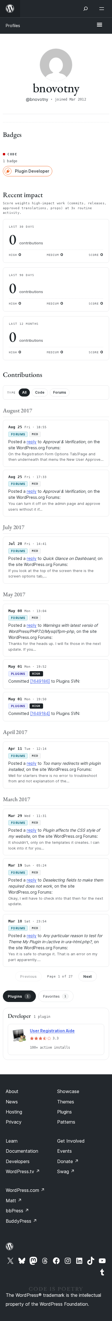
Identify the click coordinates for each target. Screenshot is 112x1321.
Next (87, 976)
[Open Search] (86, 8)
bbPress (17, 1211)
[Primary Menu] (99, 25)
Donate (68, 1161)
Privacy (14, 1122)
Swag (66, 1171)
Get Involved (71, 1141)
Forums (59, 392)
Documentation (22, 1151)
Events (64, 1151)
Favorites (54, 996)
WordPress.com (25, 1190)
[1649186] (40, 681)
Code (40, 392)
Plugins (18, 996)
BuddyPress (21, 1221)
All (24, 392)
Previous (28, 976)
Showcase (68, 1091)
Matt (14, 1200)
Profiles (13, 25)
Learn (12, 1141)
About (12, 1091)
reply (31, 441)
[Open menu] (103, 8)
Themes (65, 1102)
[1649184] (40, 713)
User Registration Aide (52, 1030)
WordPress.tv (23, 1171)
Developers (18, 1161)
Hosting (14, 1112)
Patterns (66, 1122)
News (12, 1102)
